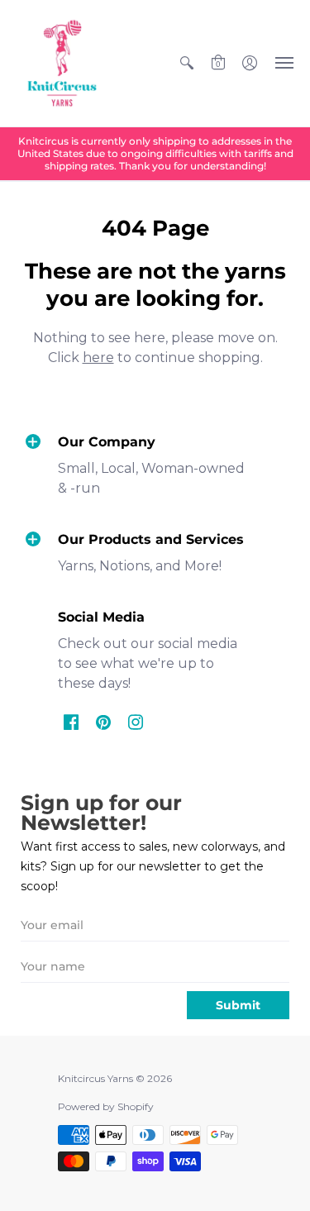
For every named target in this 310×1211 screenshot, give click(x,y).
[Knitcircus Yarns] (62, 63)
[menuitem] (187, 63)
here (98, 357)
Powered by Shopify (106, 1106)
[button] (187, 63)
